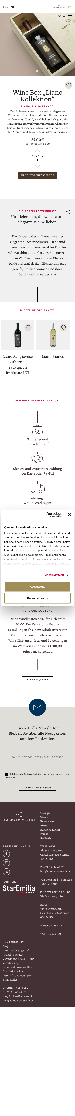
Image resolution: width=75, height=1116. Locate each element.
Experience (47, 821)
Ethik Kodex (10, 979)
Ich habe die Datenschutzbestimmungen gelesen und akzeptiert (37, 776)
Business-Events (50, 829)
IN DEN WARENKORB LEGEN (37, 175)
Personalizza (35, 598)
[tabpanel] (37, 44)
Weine (44, 817)
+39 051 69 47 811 (54, 925)
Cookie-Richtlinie (13, 971)
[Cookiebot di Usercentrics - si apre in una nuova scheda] (46, 514)
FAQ (5, 946)
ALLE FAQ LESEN (38, 679)
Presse (44, 833)
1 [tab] (37, 71)
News (43, 825)
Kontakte (46, 838)
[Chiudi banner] (69, 514)
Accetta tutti (37, 586)
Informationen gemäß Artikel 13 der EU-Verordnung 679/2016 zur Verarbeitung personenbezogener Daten (18, 959)
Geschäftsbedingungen (17, 975)
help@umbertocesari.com (19, 1000)
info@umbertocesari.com (56, 871)
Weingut (45, 813)
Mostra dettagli (54, 574)
